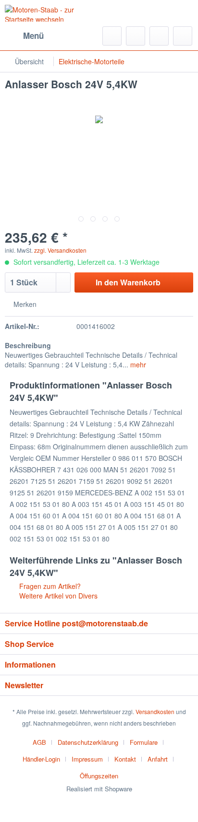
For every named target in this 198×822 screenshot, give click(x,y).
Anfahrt (158, 758)
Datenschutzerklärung (88, 742)
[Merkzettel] (135, 36)
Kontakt (125, 758)
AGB (39, 742)
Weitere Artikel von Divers (57, 595)
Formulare (144, 742)
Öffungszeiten (99, 775)
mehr (137, 364)
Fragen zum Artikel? (49, 586)
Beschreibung (28, 345)
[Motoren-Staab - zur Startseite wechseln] (52, 13)
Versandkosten (155, 711)
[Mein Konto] (159, 36)
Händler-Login (41, 758)
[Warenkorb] (182, 36)
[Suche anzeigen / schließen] (112, 36)
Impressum (87, 758)
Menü (33, 35)
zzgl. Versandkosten (60, 250)
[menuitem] (24, 36)
